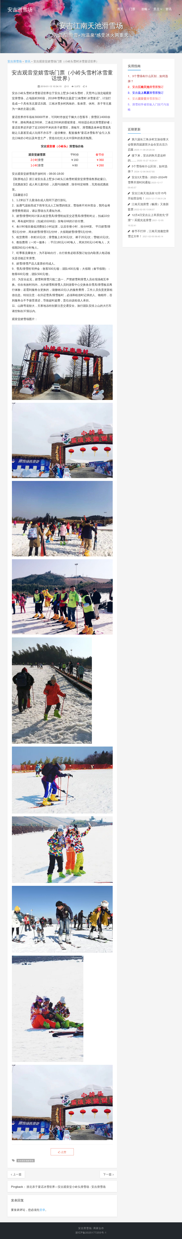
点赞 (63, 1152)
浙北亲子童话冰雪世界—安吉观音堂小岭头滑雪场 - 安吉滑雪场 (66, 1187)
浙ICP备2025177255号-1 (91, 1232)
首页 (120, 9)
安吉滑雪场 (19, 9)
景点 (156, 9)
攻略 (144, 9)
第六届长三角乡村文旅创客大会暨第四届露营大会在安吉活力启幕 (148, 144)
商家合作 (98, 1228)
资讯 (168, 9)
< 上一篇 (16, 1174)
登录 (42, 1210)
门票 (132, 9)
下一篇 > (108, 1174)
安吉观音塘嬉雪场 (25, 1160)
